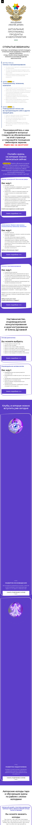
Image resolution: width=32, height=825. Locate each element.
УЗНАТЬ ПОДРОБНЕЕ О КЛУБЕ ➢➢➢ (16, 593)
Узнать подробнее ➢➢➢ (13, 213)
